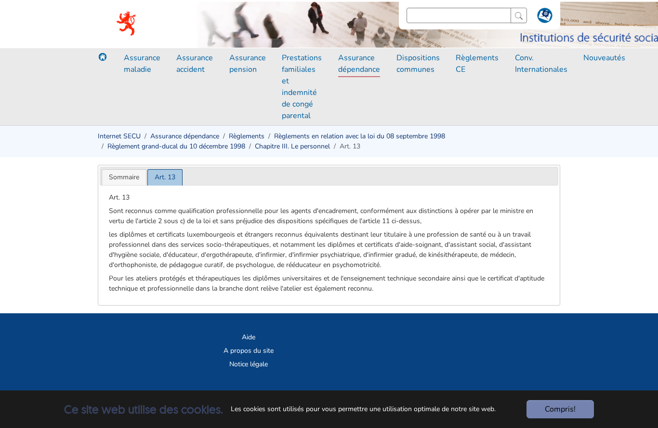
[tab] (124, 177)
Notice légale (248, 364)
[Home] (102, 57)
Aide (248, 337)
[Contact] (544, 17)
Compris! (560, 409)
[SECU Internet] (127, 24)
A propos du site (249, 350)
